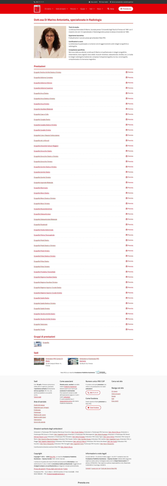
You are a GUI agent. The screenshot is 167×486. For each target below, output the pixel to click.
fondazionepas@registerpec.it (56, 474)
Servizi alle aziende (39, 422)
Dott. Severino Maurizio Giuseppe (48, 439)
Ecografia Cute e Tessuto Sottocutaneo (46, 135)
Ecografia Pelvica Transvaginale (44, 235)
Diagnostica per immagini (41, 407)
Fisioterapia (37, 412)
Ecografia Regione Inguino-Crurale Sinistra (48, 293)
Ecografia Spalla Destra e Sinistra (44, 303)
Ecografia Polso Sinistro (42, 266)
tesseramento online (66, 401)
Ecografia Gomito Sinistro (42, 177)
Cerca (112, 9)
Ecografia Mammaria (41, 188)
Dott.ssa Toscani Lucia (40, 437)
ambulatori (67, 397)
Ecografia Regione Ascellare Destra (45, 277)
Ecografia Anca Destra (41, 93)
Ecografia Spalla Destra (41, 298)
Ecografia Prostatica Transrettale (44, 272)
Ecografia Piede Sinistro (42, 251)
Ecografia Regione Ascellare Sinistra (45, 282)
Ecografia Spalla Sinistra (42, 308)
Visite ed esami (116, 394)
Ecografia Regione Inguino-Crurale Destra (47, 287)
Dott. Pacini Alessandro (47, 444)
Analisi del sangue (39, 405)
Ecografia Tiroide (39, 329)
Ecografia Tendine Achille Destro (44, 314)
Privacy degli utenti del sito (54, 469)
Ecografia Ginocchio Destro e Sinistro (46, 156)
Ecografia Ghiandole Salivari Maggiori (46, 146)
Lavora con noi (96, 468)
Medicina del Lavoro (40, 415)
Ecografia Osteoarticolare (42, 214)
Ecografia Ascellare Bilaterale (43, 109)
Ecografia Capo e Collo (41, 114)
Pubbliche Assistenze (70, 387)
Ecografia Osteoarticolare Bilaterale (45, 219)
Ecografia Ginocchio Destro (43, 151)
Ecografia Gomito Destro (42, 172)
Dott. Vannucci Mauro (79, 441)
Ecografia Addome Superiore (43, 88)
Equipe (114, 396)
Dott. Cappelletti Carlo (60, 434)
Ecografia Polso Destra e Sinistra (44, 256)
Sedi (113, 399)
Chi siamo (114, 391)
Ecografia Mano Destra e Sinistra (44, 198)
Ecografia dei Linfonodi (41, 140)
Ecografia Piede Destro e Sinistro (44, 245)
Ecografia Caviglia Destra (42, 119)
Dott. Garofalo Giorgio (84, 439)
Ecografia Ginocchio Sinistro (43, 161)
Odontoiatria (37, 420)
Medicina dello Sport (40, 417)
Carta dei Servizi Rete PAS (109, 468)
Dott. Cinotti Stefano (77, 432)
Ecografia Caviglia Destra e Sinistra (45, 125)
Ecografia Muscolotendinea (43, 209)
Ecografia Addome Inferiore (43, 83)
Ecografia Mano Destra (41, 193)
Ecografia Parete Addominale (43, 230)
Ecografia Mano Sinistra (42, 203)
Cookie (65, 469)
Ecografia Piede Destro (41, 240)
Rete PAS (52, 457)
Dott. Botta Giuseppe (101, 434)
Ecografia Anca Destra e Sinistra (44, 98)
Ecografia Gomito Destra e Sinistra (45, 167)
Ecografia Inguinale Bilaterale (43, 182)
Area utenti (115, 401)
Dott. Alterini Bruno (114, 432)
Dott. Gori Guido (112, 441)
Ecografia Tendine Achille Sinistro (45, 319)
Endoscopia (37, 410)
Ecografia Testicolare (40, 324)
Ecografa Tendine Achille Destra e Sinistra (47, 72)
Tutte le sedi (37, 397)
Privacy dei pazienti (39, 469)
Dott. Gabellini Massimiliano (47, 441)
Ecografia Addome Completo (43, 77)
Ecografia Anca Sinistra (41, 104)
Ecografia (46, 342)
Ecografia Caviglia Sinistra (42, 130)
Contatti (88, 468)
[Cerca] (108, 9)
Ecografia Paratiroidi (40, 224)
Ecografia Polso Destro (41, 261)
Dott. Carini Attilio (108, 437)
